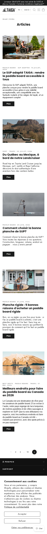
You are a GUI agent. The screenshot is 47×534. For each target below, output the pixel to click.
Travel (12, 151)
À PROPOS (8, 462)
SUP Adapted (24, 68)
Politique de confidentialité (16, 506)
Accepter (22, 514)
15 (28, 452)
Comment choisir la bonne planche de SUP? (22, 229)
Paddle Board (10, 68)
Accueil (5, 19)
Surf (5, 151)
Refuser (22, 520)
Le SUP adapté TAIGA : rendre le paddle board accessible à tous (23, 76)
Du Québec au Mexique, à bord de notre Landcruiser (21, 156)
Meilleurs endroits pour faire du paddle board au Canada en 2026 (23, 392)
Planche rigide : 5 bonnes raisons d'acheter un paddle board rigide (23, 308)
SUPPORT (8, 469)
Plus (9, 103)
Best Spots (8, 383)
